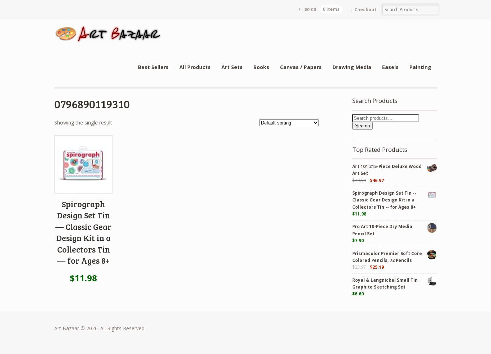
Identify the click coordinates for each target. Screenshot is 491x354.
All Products (195, 67)
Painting (420, 67)
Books (261, 67)
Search (362, 125)
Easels (390, 67)
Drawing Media (351, 67)
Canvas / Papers (301, 67)
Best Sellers (153, 67)
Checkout (365, 9)
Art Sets (232, 67)
